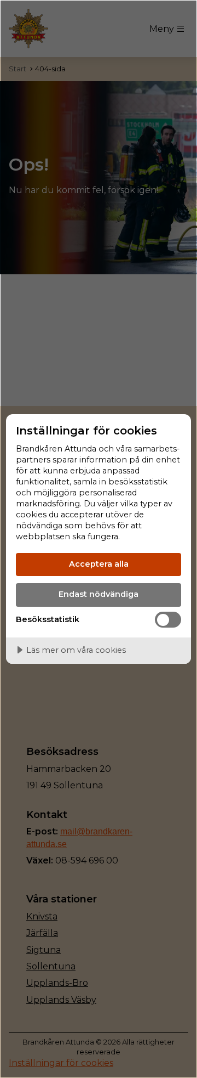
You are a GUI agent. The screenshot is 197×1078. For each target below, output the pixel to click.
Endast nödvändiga (98, 594)
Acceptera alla (99, 564)
